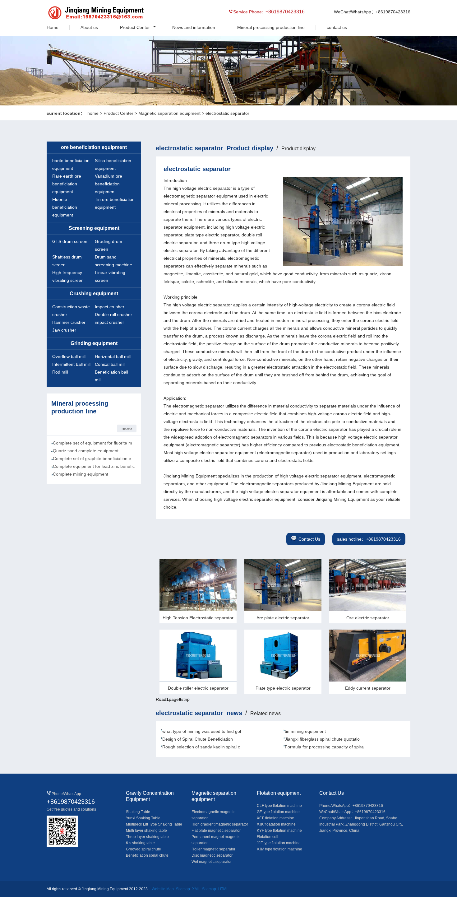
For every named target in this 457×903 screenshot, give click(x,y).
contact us (337, 27)
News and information (193, 27)
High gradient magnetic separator (220, 824)
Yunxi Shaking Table (143, 818)
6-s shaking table (140, 843)
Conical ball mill (110, 364)
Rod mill (60, 372)
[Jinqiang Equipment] (75, 13)
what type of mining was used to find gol (201, 731)
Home (52, 27)
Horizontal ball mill (113, 356)
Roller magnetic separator (213, 849)
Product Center (135, 27)
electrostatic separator (227, 113)
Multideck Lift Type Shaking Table (154, 824)
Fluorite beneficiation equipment (64, 207)
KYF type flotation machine (279, 830)
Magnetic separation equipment (169, 113)
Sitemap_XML (188, 889)
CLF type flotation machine (279, 805)
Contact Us (309, 539)
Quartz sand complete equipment (85, 450)
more (127, 428)
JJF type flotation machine (279, 843)
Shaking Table (138, 812)
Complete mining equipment (80, 474)
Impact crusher (109, 306)
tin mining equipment (305, 731)
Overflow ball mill (68, 356)
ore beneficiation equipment (94, 147)
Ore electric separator (367, 617)
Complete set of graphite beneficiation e (92, 458)
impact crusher (109, 322)
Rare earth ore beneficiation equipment (66, 184)
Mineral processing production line (271, 27)
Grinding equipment (94, 343)
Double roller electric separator (198, 688)
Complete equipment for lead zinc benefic (94, 466)
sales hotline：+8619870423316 (369, 539)
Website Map (163, 889)
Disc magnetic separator (212, 855)
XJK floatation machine (276, 824)
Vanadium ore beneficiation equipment (108, 184)
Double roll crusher (113, 314)
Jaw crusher (64, 330)
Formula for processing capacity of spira (324, 746)
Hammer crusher (68, 322)
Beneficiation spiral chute (147, 855)
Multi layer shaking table (146, 830)
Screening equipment (94, 228)
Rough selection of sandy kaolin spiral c (201, 746)
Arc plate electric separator (282, 617)
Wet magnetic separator (212, 861)
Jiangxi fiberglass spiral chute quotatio (322, 739)
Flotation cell (267, 837)
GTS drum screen (69, 241)
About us (89, 27)
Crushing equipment (94, 293)
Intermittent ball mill (71, 364)
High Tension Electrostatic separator (198, 617)
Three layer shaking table (147, 837)
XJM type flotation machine (279, 849)
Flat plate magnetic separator (216, 830)
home (93, 113)
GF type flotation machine (278, 812)
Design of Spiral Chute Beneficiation (197, 739)
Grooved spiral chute (143, 849)
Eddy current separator (367, 688)
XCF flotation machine (275, 818)
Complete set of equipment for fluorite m (92, 442)
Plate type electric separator (283, 688)
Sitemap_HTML (215, 889)
